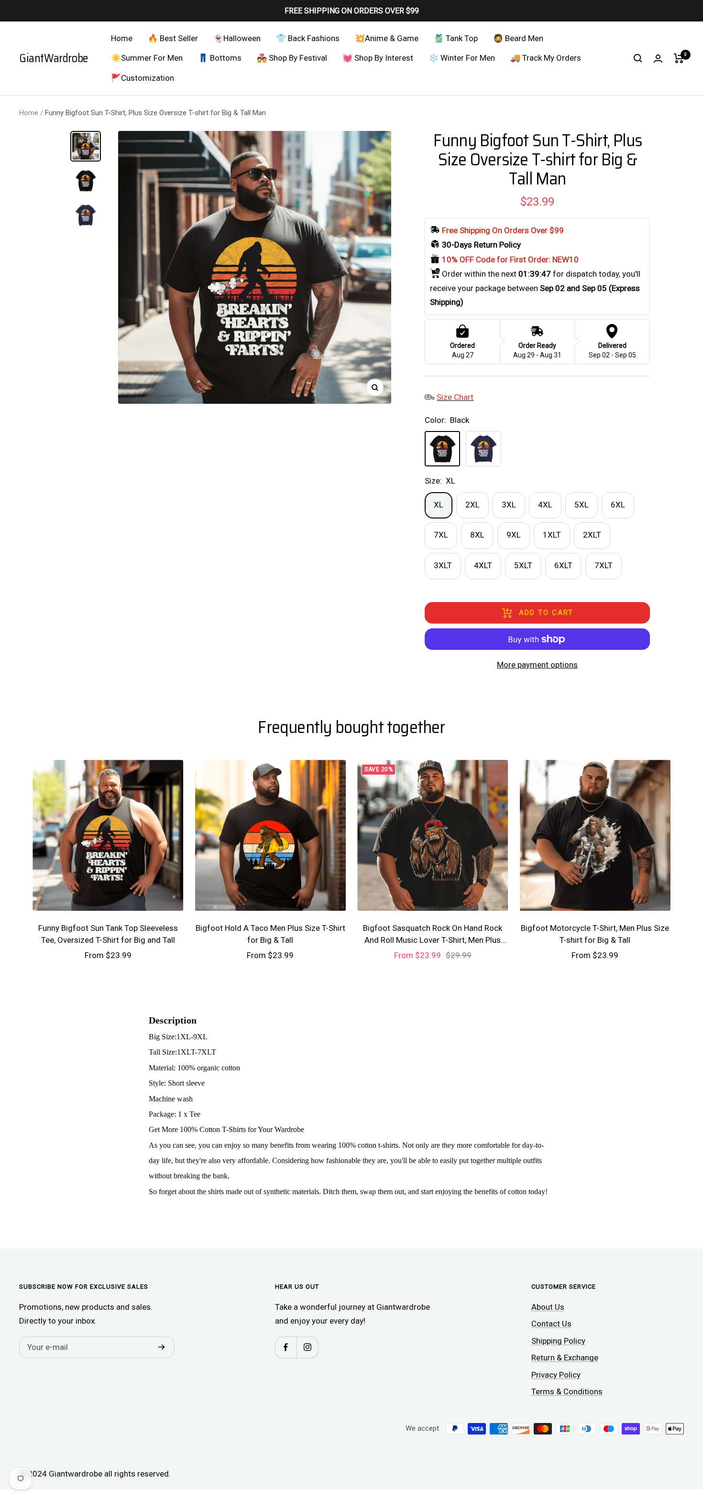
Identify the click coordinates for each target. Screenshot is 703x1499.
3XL (509, 504)
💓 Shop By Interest (377, 58)
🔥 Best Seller (173, 38)
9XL (513, 534)
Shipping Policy (558, 1341)
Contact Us (551, 1323)
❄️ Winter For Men (461, 58)
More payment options (537, 664)
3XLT (443, 565)
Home (121, 38)
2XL (472, 504)
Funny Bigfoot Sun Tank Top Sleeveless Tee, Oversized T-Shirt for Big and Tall (108, 934)
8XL (477, 534)
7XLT (603, 565)
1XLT (552, 534)
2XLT (592, 534)
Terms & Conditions (567, 1391)
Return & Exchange (564, 1357)
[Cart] (679, 58)
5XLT (523, 565)
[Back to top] (662, 1434)
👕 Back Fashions (308, 38)
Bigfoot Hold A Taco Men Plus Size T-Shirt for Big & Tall (270, 934)
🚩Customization (142, 78)
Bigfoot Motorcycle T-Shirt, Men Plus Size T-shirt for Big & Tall (595, 934)
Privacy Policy (556, 1375)
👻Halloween (237, 38)
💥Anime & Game (386, 38)
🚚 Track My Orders (545, 58)
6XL (618, 504)
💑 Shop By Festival (292, 58)
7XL (441, 534)
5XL (581, 504)
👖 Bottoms (220, 58)
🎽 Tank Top (456, 38)
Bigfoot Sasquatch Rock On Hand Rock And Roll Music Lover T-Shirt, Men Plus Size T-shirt (432, 935)
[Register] (161, 1347)
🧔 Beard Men (518, 38)
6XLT (563, 565)
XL (438, 504)
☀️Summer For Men (147, 58)
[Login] (658, 58)
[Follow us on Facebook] (286, 1347)
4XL (545, 504)
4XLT (483, 565)
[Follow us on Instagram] (307, 1347)
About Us (547, 1307)
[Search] (638, 58)
